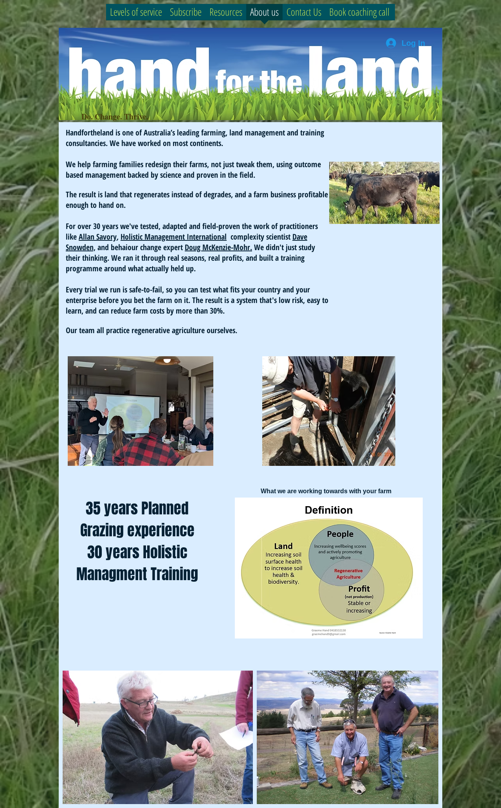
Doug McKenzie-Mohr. (218, 247)
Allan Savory (98, 236)
